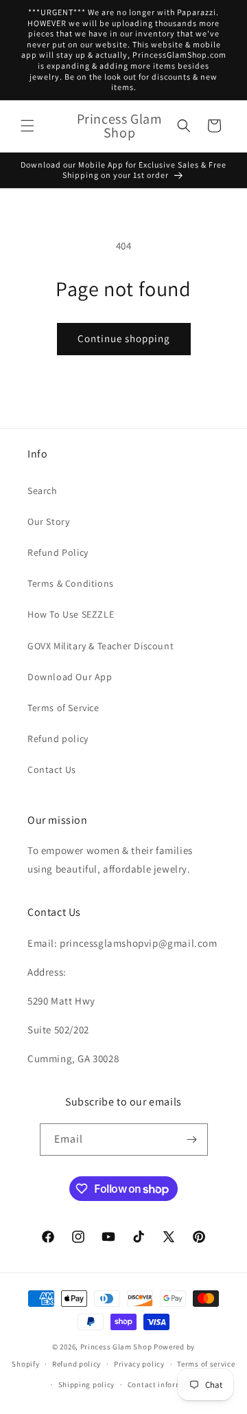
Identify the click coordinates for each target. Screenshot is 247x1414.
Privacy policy (139, 1364)
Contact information (165, 1384)
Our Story (48, 521)
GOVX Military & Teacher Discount (100, 646)
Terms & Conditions (70, 583)
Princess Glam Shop (116, 1346)
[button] (27, 126)
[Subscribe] (192, 1139)
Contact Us (51, 769)
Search (42, 490)
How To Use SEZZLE (70, 614)
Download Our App (70, 677)
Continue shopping (124, 338)
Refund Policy (58, 552)
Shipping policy (86, 1384)
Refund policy (58, 738)
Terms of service (206, 1364)
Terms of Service (63, 708)
